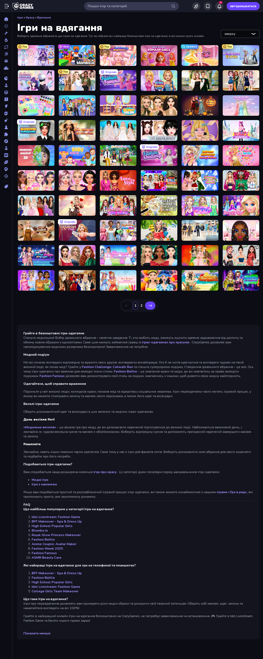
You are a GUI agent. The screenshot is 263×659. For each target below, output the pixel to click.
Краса (30, 17)
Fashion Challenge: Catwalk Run (107, 367)
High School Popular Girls (52, 526)
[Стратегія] (6, 169)
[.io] (6, 78)
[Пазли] (6, 134)
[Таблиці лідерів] (6, 67)
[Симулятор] (6, 148)
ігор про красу (105, 472)
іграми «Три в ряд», (232, 492)
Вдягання (44, 17)
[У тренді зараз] (6, 40)
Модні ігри (40, 480)
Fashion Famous (52, 376)
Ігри (20, 17)
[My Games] (208, 6)
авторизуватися (243, 6)
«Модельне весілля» (39, 427)
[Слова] (6, 155)
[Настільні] (6, 127)
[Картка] (6, 113)
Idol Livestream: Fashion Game (56, 517)
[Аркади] (6, 85)
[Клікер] (6, 120)
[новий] (6, 33)
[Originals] (6, 53)
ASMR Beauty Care (46, 557)
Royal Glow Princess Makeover (56, 535)
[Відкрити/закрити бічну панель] (7, 6)
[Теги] (6, 186)
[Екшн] (6, 106)
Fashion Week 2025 (47, 548)
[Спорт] (6, 162)
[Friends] (196, 6)
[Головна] (6, 19)
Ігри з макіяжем (44, 484)
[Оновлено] (6, 47)
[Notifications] (219, 6)
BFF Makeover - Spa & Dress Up (57, 521)
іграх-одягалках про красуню (165, 342)
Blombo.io (40, 530)
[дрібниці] (6, 99)
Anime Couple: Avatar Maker (54, 544)
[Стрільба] (6, 176)
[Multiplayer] (6, 60)
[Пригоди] (6, 141)
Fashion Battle (125, 371)
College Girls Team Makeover (55, 591)
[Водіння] (6, 92)
